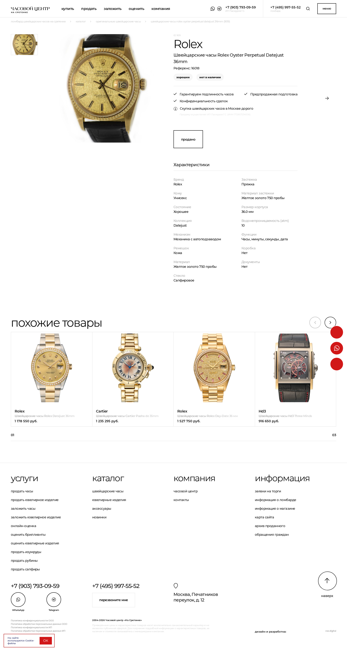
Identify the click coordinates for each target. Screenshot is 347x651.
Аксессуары (101, 508)
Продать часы (22, 491)
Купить (67, 9)
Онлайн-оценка (23, 526)
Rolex (178, 184)
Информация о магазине (275, 508)
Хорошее (181, 212)
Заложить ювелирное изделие (36, 517)
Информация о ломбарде (275, 500)
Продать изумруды (26, 552)
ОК (45, 641)
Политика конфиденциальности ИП (31, 627)
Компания (160, 9)
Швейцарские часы (107, 491)
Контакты (181, 500)
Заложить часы (23, 508)
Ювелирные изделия (109, 500)
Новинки (99, 517)
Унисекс (180, 198)
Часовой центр (186, 491)
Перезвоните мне (113, 600)
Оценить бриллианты (28, 534)
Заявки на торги (268, 491)
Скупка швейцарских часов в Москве (210, 109)
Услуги (24, 478)
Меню (327, 8)
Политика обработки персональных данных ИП (38, 630)
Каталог (108, 478)
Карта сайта (264, 517)
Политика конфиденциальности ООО (32, 620)
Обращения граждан (272, 534)
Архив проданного (270, 526)
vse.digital (330, 630)
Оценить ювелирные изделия (35, 543)
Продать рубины (24, 560)
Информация (282, 478)
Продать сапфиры (25, 569)
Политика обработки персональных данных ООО (39, 624)
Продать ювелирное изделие (35, 500)
